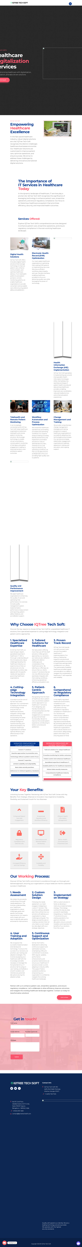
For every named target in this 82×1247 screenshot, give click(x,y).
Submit (17, 1057)
